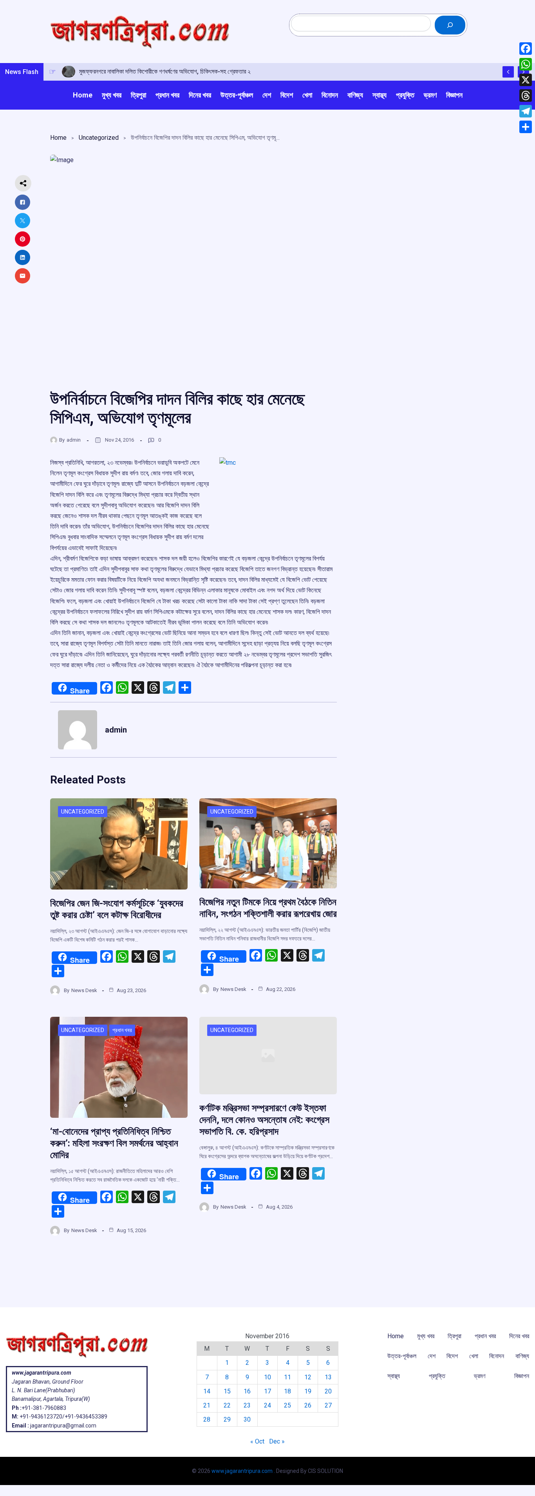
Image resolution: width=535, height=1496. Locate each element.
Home (58, 137)
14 (206, 1391)
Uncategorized (99, 137)
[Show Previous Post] (508, 72)
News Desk (84, 990)
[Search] (450, 25)
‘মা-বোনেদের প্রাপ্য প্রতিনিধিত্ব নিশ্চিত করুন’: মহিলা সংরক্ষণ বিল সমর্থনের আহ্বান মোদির (114, 1143)
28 (206, 1419)
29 (227, 1419)
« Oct (257, 1441)
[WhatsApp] (525, 64)
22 (227, 1405)
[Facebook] (525, 48)
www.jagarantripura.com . (243, 1471)
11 (287, 1377)
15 (227, 1391)
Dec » (277, 1441)
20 (328, 1391)
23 (247, 1405)
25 (287, 1405)
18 (287, 1391)
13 (328, 1377)
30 (247, 1419)
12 (307, 1377)
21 (206, 1405)
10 (267, 1377)
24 (267, 1405)
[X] (525, 80)
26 (307, 1405)
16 (247, 1391)
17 (267, 1391)
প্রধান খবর (122, 1030)
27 (328, 1405)
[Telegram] (525, 111)
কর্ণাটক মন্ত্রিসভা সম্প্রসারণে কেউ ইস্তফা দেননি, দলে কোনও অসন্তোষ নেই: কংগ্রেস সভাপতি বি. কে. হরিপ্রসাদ (264, 1120)
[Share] (525, 127)
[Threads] (525, 95)
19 (307, 1391)
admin (74, 440)
